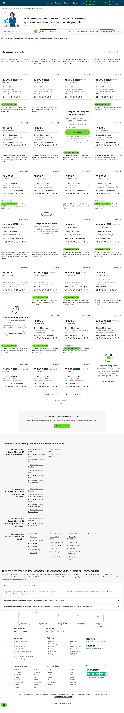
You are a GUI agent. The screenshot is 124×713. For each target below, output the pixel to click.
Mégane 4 (73, 679)
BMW (36, 679)
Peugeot (18, 672)
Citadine (51, 641)
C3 (49, 679)
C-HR (72, 669)
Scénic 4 (73, 682)
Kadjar (72, 677)
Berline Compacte (54, 644)
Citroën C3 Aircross (36, 540)
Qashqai (73, 685)
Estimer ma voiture (108, 381)
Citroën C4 (33, 537)
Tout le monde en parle (23, 651)
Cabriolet (73, 644)
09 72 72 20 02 (21, 631)
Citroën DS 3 (73, 542)
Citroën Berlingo (35, 550)
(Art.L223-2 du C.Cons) (80, 143)
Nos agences (20, 644)
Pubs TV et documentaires (24, 656)
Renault (18, 669)
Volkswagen (20, 682)
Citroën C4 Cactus (75, 534)
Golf (71, 674)
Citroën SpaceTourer (56, 545)
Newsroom (19, 654)
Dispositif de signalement (63, 697)
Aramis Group (20, 659)
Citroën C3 (33, 534)
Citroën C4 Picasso (56, 534)
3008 (50, 677)
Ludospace (52, 654)
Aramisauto (5, 8)
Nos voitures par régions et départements (75, 653)
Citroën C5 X (34, 546)
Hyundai (37, 672)
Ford (35, 677)
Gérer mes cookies (84, 694)
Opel (17, 677)
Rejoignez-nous (21, 646)
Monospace (52, 651)
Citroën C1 (33, 553)
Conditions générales (25, 694)
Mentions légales (41, 694)
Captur (50, 685)
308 (49, 674)
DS (35, 687)
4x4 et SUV (74, 641)
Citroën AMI (53, 548)
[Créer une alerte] (4, 705)
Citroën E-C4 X (74, 545)
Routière (51, 646)
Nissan (18, 687)
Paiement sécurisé (100, 694)
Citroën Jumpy (93, 534)
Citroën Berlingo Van (56, 542)
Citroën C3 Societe (56, 557)
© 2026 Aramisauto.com (62, 704)
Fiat (35, 669)
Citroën (18, 674)
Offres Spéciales (75, 646)
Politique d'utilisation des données (62, 694)
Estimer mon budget (15, 333)
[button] (55, 31)
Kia (35, 674)
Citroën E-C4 (73, 548)
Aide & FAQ (19, 649)
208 (49, 669)
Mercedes (37, 682)
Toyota (36, 685)
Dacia (18, 679)
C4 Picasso (52, 682)
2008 (50, 672)
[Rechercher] (35, 31)
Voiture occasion (16, 8)
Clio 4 (72, 672)
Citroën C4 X (34, 543)
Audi (17, 685)
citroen (25, 8)
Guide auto (74, 649)
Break (50, 649)
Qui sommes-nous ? (22, 641)
